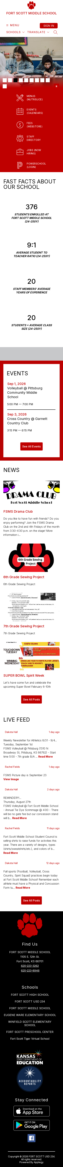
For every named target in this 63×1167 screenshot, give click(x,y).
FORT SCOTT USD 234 (30, 1001)
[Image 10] (5, 86)
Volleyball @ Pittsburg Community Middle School (24, 392)
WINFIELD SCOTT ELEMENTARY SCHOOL (29, 1023)
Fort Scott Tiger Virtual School (29, 1038)
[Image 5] (26, 80)
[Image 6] (32, 80)
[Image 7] (37, 80)
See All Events (31, 446)
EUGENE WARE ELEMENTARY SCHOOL (30, 1015)
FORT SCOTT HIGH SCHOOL (30, 994)
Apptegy (39, 1162)
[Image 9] (48, 80)
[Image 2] (10, 80)
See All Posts (31, 699)
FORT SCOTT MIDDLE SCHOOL (30, 1008)
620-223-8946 (30, 970)
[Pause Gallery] (56, 86)
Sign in (48, 25)
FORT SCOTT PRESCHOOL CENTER (29, 1032)
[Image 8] (42, 80)
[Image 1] (5, 80)
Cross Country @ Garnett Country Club (27, 421)
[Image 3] (15, 80)
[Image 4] (21, 80)
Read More (45, 756)
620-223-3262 (30, 966)
